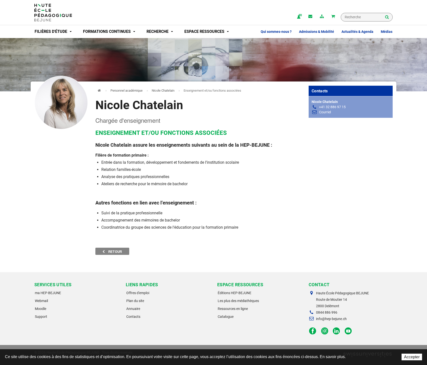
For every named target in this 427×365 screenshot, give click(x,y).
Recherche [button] (158, 31)
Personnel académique (126, 90)
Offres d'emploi (137, 293)
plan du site (322, 17)
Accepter (412, 357)
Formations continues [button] (107, 31)
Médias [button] (386, 32)
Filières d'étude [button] (51, 31)
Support (41, 317)
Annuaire (133, 309)
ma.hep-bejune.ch (299, 17)
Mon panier (333, 17)
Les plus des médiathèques (238, 301)
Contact (310, 17)
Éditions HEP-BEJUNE (234, 293)
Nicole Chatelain (163, 90)
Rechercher (387, 17)
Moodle (40, 309)
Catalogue (226, 317)
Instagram (324, 331)
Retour (114, 251)
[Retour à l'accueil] (53, 12)
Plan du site (135, 301)
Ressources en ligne (233, 309)
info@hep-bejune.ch (331, 319)
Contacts (133, 317)
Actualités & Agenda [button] (357, 32)
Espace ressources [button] (204, 31)
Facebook (313, 331)
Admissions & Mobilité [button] (316, 32)
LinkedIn (336, 331)
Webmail (41, 301)
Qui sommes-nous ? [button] (276, 32)
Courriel (325, 112)
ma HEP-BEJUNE (48, 293)
